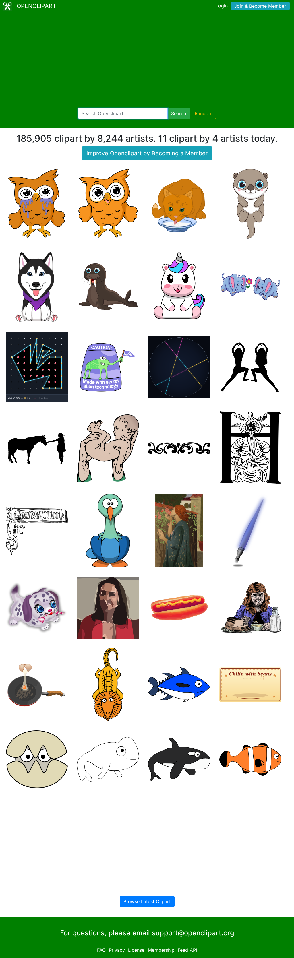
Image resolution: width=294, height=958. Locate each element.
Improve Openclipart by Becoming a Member (147, 153)
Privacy (117, 950)
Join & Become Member (260, 6)
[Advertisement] (147, 60)
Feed (183, 950)
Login (222, 6)
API (193, 950)
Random (203, 113)
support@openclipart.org (193, 933)
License (136, 950)
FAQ (101, 950)
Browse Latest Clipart (147, 901)
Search (178, 113)
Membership (161, 950)
